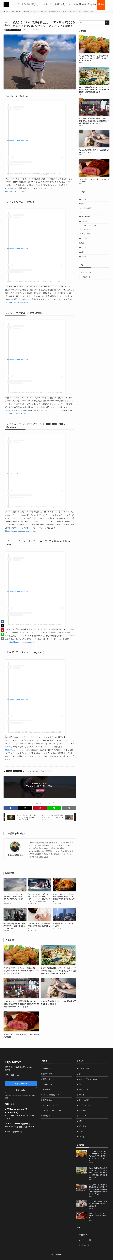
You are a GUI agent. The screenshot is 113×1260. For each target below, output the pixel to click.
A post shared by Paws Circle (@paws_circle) (24, 392)
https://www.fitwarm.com (18, 302)
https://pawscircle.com (17, 414)
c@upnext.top (17, 1132)
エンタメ (84, 238)
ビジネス (84, 247)
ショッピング (16, 30)
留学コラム (47, 1100)
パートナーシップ (50, 1105)
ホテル (84, 212)
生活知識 (8, 30)
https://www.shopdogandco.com (17, 750)
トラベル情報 (86, 208)
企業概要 (46, 1090)
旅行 (82, 204)
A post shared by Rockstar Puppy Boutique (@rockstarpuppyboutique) (31, 507)
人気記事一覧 (85, 277)
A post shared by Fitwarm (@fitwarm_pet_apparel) (24, 281)
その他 (83, 257)
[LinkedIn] (18, 1075)
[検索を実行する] (107, 22)
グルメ (83, 199)
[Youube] (23, 1075)
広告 (82, 252)
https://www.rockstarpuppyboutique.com (20, 531)
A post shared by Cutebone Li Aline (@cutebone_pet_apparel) (28, 174)
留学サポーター (49, 1079)
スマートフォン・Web (89, 225)
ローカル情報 (86, 217)
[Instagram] (13, 1075)
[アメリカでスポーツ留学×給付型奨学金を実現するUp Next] (6, 5)
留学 (82, 243)
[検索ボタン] (107, 5)
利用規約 (46, 1116)
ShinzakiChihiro (15, 855)
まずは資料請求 (21, 1083)
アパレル (28, 771)
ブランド (43, 771)
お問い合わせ (21, 1090)
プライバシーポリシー (52, 1110)
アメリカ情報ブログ (51, 1095)
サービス (46, 1069)
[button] (11, 808)
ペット (50, 771)
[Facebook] (7, 1075)
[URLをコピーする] (69, 808)
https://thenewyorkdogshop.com (21, 642)
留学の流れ (47, 1074)
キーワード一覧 (86, 272)
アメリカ (35, 771)
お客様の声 (47, 1084)
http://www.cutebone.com (15, 191)
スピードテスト (87, 234)
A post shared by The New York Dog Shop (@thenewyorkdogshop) (30, 624)
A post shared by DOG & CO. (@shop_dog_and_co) (25, 732)
